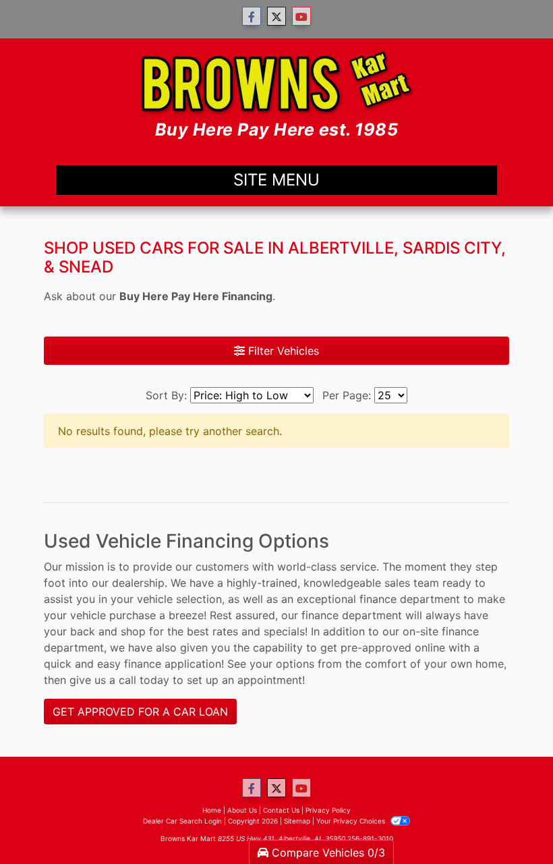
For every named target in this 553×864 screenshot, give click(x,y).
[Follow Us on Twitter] (276, 16)
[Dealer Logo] (277, 96)
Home (211, 810)
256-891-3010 (370, 838)
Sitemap (297, 821)
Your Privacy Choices (351, 821)
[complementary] (512, 823)
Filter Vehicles (282, 350)
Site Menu (276, 180)
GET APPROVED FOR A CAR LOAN (140, 711)
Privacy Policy (328, 810)
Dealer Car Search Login (182, 821)
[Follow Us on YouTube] (301, 16)
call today (144, 680)
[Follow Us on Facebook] (251, 16)
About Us (242, 810)
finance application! (174, 663)
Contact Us (281, 810)
